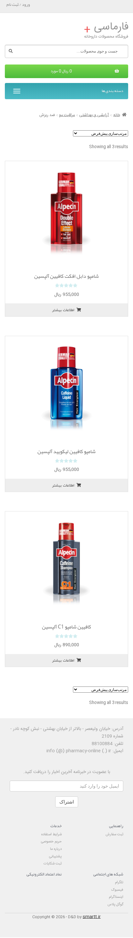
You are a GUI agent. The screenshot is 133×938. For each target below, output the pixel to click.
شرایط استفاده (51, 834)
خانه (116, 115)
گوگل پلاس (115, 904)
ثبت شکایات (53, 864)
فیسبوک (117, 890)
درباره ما (56, 849)
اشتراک (66, 802)
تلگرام (119, 882)
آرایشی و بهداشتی (94, 115)
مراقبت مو (67, 115)
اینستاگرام (116, 897)
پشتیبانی (55, 856)
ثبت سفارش (114, 834)
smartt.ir (92, 917)
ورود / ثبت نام (18, 4)
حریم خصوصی (51, 841)
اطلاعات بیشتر (63, 310)
